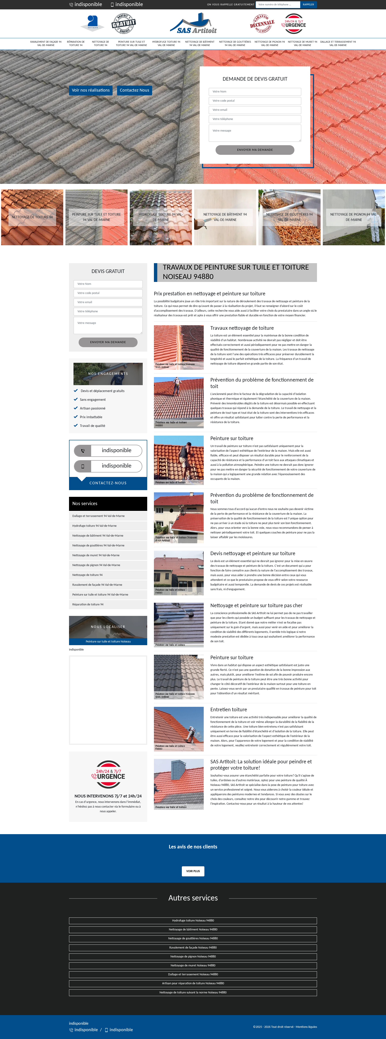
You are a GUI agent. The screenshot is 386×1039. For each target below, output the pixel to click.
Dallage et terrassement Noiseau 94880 (193, 974)
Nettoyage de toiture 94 (100, 44)
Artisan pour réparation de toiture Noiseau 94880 (193, 983)
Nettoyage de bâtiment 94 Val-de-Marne (199, 44)
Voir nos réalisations (91, 90)
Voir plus (193, 871)
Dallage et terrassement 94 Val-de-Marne (338, 44)
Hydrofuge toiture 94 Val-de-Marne (166, 44)
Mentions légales (306, 1027)
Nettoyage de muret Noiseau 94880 (193, 965)
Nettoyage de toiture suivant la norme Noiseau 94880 (193, 992)
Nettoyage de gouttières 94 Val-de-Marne (235, 44)
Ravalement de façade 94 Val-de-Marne (45, 44)
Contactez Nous (134, 90)
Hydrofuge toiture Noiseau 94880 (193, 920)
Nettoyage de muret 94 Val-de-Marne (302, 44)
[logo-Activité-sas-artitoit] (193, 24)
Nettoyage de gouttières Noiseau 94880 (193, 938)
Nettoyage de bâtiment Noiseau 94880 (193, 929)
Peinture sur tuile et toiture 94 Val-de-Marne (131, 44)
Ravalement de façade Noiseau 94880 (193, 947)
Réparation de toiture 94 (76, 44)
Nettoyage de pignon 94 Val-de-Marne (270, 44)
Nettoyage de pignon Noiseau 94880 (193, 956)
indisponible (87, 4)
